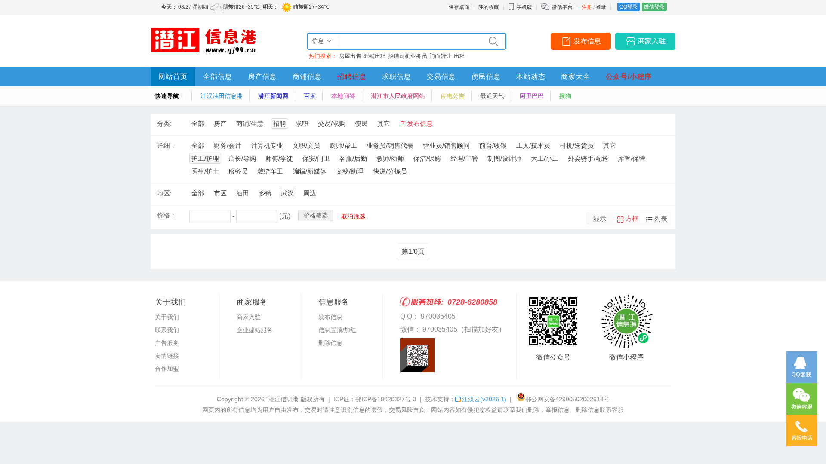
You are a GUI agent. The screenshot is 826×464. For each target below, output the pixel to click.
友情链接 (167, 355)
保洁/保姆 (427, 158)
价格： (166, 215)
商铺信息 (307, 76)
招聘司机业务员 (407, 56)
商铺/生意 (250, 123)
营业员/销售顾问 (446, 145)
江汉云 (484, 399)
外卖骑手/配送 (588, 158)
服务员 (238, 171)
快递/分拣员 (390, 171)
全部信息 (217, 76)
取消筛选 (353, 216)
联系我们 (167, 330)
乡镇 (265, 193)
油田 (242, 193)
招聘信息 (352, 76)
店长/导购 (242, 158)
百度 (310, 95)
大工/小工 (544, 158)
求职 (302, 123)
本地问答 (343, 95)
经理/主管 (464, 158)
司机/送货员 (577, 145)
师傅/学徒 (279, 158)
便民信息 (486, 76)
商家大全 (575, 76)
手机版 (524, 7)
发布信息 (587, 41)
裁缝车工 (270, 171)
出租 (459, 56)
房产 (220, 123)
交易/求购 (331, 123)
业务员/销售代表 (390, 145)
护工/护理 (205, 158)
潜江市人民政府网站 (398, 95)
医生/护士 (205, 171)
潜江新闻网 (273, 95)
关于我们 (167, 317)
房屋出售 (350, 56)
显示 (599, 218)
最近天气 (492, 95)
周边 (309, 193)
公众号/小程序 (629, 76)
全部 (197, 123)
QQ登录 (629, 7)
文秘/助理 (350, 171)
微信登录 (654, 7)
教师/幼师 (390, 158)
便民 (361, 123)
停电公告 (453, 95)
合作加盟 (167, 368)
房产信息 (262, 76)
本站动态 (531, 76)
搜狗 (565, 95)
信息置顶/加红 (337, 330)
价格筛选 (316, 215)
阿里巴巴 (532, 95)
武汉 (287, 193)
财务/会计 (227, 145)
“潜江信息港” (283, 399)
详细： (166, 145)
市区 (220, 193)
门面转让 (440, 56)
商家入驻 (652, 41)
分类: (164, 123)
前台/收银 (493, 145)
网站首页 (173, 76)
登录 (601, 7)
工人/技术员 (533, 145)
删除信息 (330, 342)
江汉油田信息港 (221, 95)
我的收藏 (488, 7)
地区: (164, 193)
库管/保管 (631, 158)
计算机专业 (267, 145)
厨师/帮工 (343, 145)
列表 (660, 218)
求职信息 (396, 76)
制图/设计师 (504, 158)
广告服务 (167, 342)
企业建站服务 (255, 330)
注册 (587, 7)
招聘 (279, 123)
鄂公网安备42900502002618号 (567, 399)
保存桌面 (459, 7)
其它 (383, 123)
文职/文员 (306, 145)
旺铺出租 (375, 56)
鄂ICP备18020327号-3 (385, 399)
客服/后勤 (353, 158)
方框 (632, 218)
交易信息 (441, 76)
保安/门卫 (316, 158)
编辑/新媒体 (310, 171)
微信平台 (562, 7)
